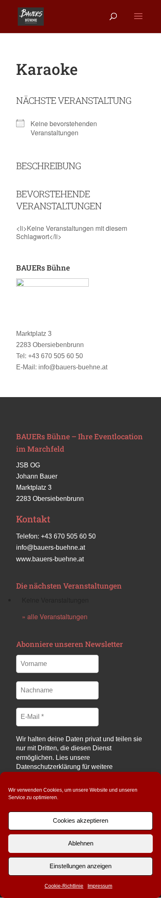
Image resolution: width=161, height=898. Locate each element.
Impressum (100, 886)
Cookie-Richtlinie (64, 886)
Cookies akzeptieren (80, 820)
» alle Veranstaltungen (55, 616)
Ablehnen (80, 843)
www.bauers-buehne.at (50, 559)
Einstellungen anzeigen (80, 865)
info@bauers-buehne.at (50, 547)
